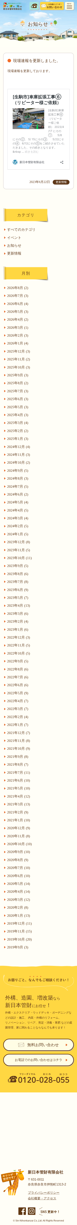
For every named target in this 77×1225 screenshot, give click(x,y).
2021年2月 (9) (17, 812)
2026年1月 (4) (17, 343)
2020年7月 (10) (18, 868)
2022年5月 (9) (17, 693)
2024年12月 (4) (18, 447)
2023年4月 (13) (18, 605)
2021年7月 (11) (18, 773)
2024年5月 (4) (17, 502)
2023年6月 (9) (17, 590)
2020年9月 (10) (18, 852)
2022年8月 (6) (17, 669)
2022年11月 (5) (18, 645)
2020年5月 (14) (18, 884)
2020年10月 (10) (19, 844)
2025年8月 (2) (17, 383)
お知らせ (14, 245)
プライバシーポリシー (43, 1192)
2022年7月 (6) (17, 677)
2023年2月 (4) (17, 621)
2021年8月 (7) (17, 764)
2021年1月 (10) (18, 820)
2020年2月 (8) (17, 907)
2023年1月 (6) (17, 629)
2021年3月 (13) (18, 804)
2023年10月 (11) (19, 558)
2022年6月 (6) (17, 685)
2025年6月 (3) (17, 399)
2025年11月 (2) (18, 359)
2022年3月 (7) (17, 709)
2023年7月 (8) (17, 582)
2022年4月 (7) (17, 701)
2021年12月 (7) (18, 733)
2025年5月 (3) (17, 407)
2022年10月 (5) (18, 653)
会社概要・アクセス (42, 1198)
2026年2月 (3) (17, 335)
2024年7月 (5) (17, 486)
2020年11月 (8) (18, 836)
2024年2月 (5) (17, 526)
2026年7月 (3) (17, 296)
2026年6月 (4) (17, 304)
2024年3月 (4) (17, 518)
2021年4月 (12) (18, 796)
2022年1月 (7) (17, 725)
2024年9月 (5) (17, 471)
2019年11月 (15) (19, 931)
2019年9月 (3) (17, 947)
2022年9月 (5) (17, 661)
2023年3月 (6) (17, 614)
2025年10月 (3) (18, 367)
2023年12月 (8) (18, 542)
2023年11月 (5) (18, 550)
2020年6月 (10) (18, 876)
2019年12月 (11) (19, 923)
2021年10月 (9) (18, 749)
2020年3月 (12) (18, 900)
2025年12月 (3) (18, 351)
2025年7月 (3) (17, 391)
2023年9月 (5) (17, 566)
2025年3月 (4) (17, 423)
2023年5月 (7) (17, 598)
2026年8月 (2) (17, 288)
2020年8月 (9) (17, 860)
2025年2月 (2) (17, 431)
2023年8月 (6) (17, 574)
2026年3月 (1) (17, 328)
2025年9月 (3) (17, 375)
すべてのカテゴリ (21, 230)
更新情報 (14, 253)
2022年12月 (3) (18, 637)
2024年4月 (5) (17, 510)
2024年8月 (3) (17, 478)
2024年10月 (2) (18, 462)
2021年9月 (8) (17, 757)
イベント (14, 238)
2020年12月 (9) (18, 828)
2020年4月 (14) (18, 892)
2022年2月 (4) (17, 717)
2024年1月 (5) (17, 534)
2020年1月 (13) (18, 916)
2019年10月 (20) (19, 939)
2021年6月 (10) (18, 780)
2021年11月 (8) (18, 741)
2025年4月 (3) (17, 415)
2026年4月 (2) (17, 319)
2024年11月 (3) (18, 455)
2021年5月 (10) (18, 788)
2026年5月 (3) (17, 312)
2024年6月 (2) (17, 494)
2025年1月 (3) (17, 439)
